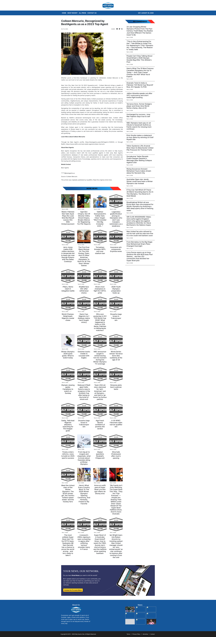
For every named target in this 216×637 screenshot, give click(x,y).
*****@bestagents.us (68, 173)
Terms (128, 634)
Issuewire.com (92, 85)
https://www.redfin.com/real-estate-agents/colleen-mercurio (85, 144)
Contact (152, 634)
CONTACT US (91, 13)
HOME (64, 13)
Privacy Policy (136, 634)
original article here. (105, 180)
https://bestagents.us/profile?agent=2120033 (99, 142)
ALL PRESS (82, 13)
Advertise (145, 634)
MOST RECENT (73, 13)
